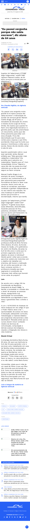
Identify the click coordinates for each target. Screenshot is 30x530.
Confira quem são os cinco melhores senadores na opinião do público (16, 475)
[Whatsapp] (1, 4)
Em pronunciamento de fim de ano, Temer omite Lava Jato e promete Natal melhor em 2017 (19, 452)
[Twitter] (11, 4)
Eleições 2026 (15, 18)
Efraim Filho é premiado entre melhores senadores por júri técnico (16, 482)
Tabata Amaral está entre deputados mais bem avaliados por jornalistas (16, 467)
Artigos (16, 510)
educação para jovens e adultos (11, 413)
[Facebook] (8, 4)
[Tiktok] (25, 4)
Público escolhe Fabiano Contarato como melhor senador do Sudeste (15, 497)
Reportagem (5, 419)
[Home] (15, 8)
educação (12, 406)
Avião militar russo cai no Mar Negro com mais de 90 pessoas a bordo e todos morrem (19, 432)
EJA (3, 409)
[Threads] (28, 4)
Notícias (7, 18)
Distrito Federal (22, 406)
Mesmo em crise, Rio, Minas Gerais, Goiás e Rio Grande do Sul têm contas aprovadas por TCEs (19, 442)
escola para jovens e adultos (15, 409)
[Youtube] (21, 4)
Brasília (4, 406)
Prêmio (23, 18)
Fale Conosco (23, 510)
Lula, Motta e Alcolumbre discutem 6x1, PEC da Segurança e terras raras (16, 489)
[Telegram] (5, 4)
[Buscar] (28, 1)
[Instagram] (18, 4)
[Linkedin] (14, 4)
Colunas (11, 510)
